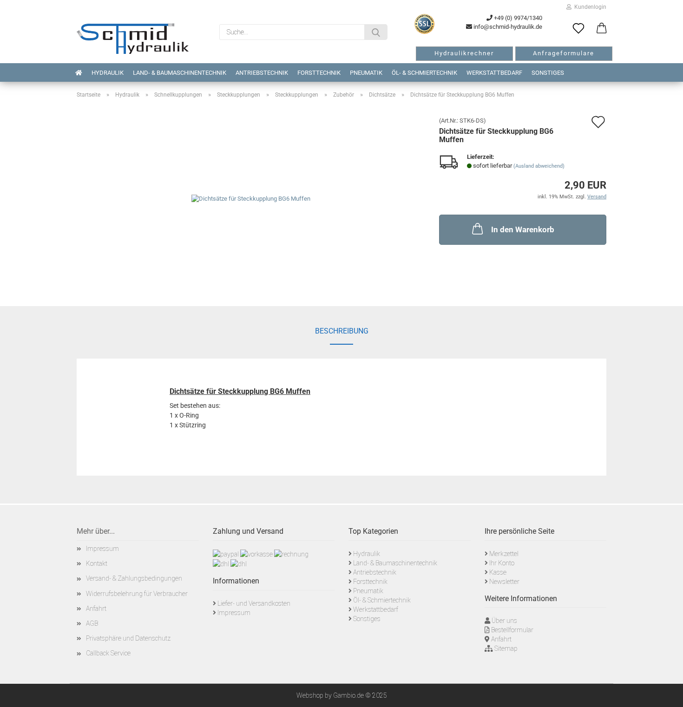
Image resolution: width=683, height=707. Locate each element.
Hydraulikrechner (464, 53)
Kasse (497, 572)
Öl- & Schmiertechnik (424, 72)
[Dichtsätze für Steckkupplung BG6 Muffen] (250, 198)
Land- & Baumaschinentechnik (179, 72)
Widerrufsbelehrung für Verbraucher (137, 593)
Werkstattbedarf (494, 72)
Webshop (309, 695)
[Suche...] (375, 32)
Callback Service (108, 653)
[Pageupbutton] (664, 693)
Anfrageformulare (563, 53)
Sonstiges (548, 72)
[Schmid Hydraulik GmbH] (133, 38)
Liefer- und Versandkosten (253, 603)
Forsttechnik (319, 72)
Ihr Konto (501, 563)
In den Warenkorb (522, 229)
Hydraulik (108, 72)
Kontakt (96, 563)
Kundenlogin (588, 7)
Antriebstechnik (262, 72)
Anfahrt (96, 608)
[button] (601, 29)
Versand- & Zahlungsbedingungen (134, 578)
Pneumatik (366, 72)
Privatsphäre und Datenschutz (128, 638)
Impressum (102, 548)
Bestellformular (512, 630)
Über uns (504, 620)
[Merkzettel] (578, 29)
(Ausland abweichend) (539, 166)
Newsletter (504, 581)
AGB (92, 623)
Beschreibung (341, 331)
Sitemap (506, 648)
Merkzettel (504, 553)
